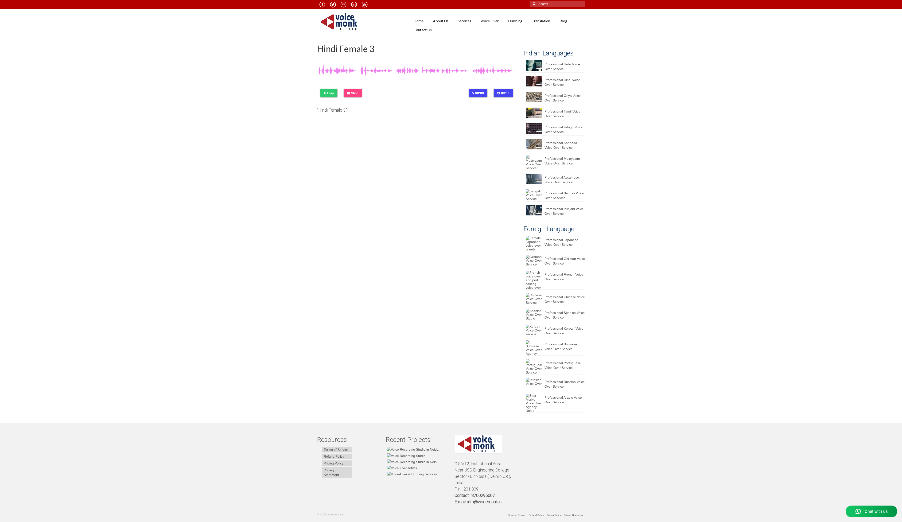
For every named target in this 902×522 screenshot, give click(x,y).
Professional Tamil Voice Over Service (562, 113)
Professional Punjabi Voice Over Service (564, 211)
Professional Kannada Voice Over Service (560, 145)
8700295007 (483, 495)
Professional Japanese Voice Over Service (561, 242)
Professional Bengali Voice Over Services (564, 195)
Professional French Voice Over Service (563, 277)
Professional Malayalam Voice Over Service (562, 161)
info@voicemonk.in (484, 501)
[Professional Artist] (405, 455)
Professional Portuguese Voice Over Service (562, 365)
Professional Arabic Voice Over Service (563, 400)
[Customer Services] (412, 449)
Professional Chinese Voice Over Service (564, 299)
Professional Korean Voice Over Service (563, 331)
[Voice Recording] (411, 461)
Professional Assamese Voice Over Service (561, 179)
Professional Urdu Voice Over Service (562, 66)
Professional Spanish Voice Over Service (564, 315)
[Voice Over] (411, 473)
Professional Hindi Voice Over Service (562, 82)
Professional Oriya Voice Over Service (562, 98)
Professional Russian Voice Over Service (564, 384)
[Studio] (401, 467)
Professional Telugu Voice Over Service (563, 129)
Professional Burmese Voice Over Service (560, 346)
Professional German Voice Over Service (564, 261)
